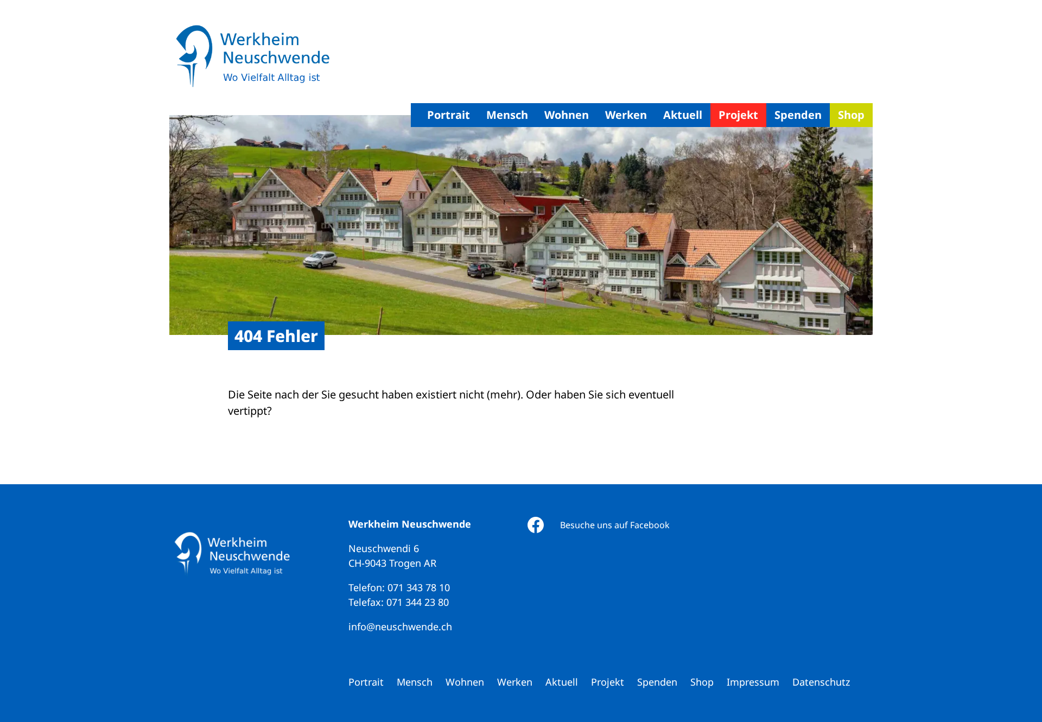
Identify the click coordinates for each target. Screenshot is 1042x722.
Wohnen (566, 114)
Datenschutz (821, 681)
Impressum (753, 681)
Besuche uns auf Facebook (615, 525)
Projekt (738, 114)
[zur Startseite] (252, 57)
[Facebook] (536, 525)
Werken (626, 114)
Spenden (798, 114)
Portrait (448, 114)
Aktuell (682, 114)
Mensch (507, 114)
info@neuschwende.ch (400, 626)
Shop (851, 114)
